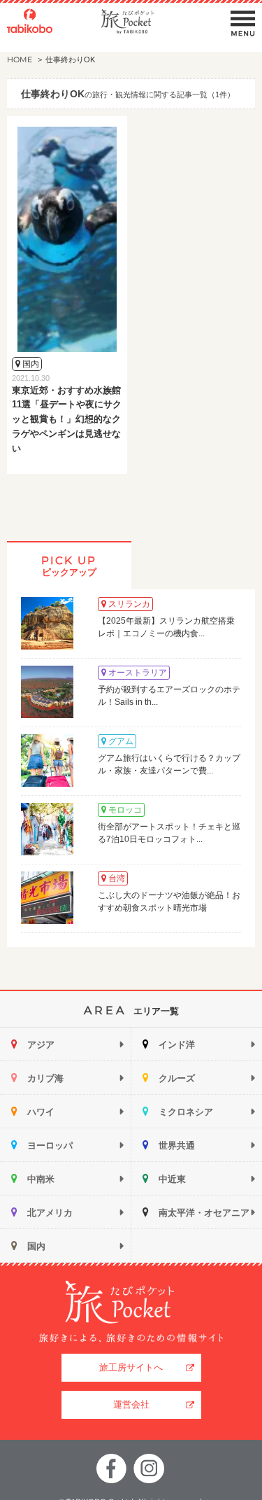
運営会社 (131, 1404)
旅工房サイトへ (131, 1367)
